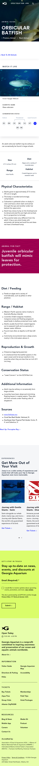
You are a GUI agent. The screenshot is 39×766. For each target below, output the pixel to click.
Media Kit (24, 719)
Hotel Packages (26, 700)
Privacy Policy (6, 597)
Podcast (23, 723)
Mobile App (6, 723)
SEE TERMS (29, 590)
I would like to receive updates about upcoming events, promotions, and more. (20, 589)
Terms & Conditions (18, 757)
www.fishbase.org (10, 415)
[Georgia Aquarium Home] (4, 3)
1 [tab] (20, 538)
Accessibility (25, 673)
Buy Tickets (6, 692)
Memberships (25, 692)
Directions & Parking (10, 673)
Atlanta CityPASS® (9, 704)
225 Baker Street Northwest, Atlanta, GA (15, 762)
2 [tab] (22, 538)
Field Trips (24, 696)
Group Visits (6, 700)
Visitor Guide (7, 666)
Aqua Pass (6, 696)
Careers (5, 728)
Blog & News (7, 719)
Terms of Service (19, 597)
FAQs (4, 677)
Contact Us (6, 732)
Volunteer (24, 728)
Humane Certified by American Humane (22, 749)
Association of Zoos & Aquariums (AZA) (14, 743)
